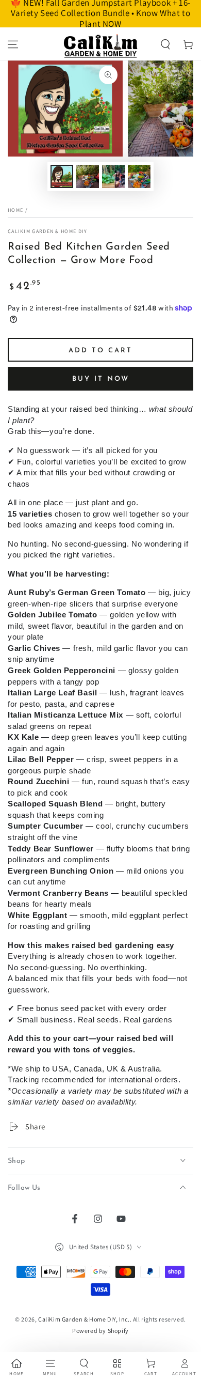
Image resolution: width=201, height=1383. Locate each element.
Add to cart (100, 350)
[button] (165, 44)
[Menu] (13, 44)
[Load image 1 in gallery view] (62, 176)
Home (15, 210)
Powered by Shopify (100, 1330)
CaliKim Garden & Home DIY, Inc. (84, 1319)
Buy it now (100, 379)
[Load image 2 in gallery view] (87, 176)
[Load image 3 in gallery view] (113, 176)
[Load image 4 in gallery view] (139, 176)
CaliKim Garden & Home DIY (48, 231)
